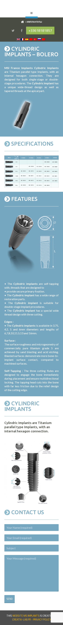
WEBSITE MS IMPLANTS (25, 616)
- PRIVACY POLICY (41, 620)
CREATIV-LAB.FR (21, 620)
